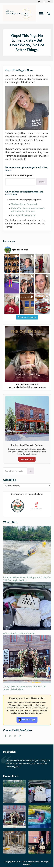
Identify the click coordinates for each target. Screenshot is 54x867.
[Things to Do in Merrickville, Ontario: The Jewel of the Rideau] (14, 816)
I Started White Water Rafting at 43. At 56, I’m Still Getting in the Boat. (27, 579)
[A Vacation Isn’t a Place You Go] (39, 791)
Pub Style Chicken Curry (23, 215)
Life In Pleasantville (30, 861)
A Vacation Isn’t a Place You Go (19, 633)
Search (41, 182)
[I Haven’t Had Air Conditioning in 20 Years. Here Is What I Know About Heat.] (39, 816)
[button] (11, 263)
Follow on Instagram (27, 317)
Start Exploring (27, 459)
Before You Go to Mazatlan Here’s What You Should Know (28, 210)
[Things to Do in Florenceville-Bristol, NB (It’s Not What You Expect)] (39, 842)
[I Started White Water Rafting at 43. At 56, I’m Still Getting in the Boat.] (14, 791)
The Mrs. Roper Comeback (24, 204)
